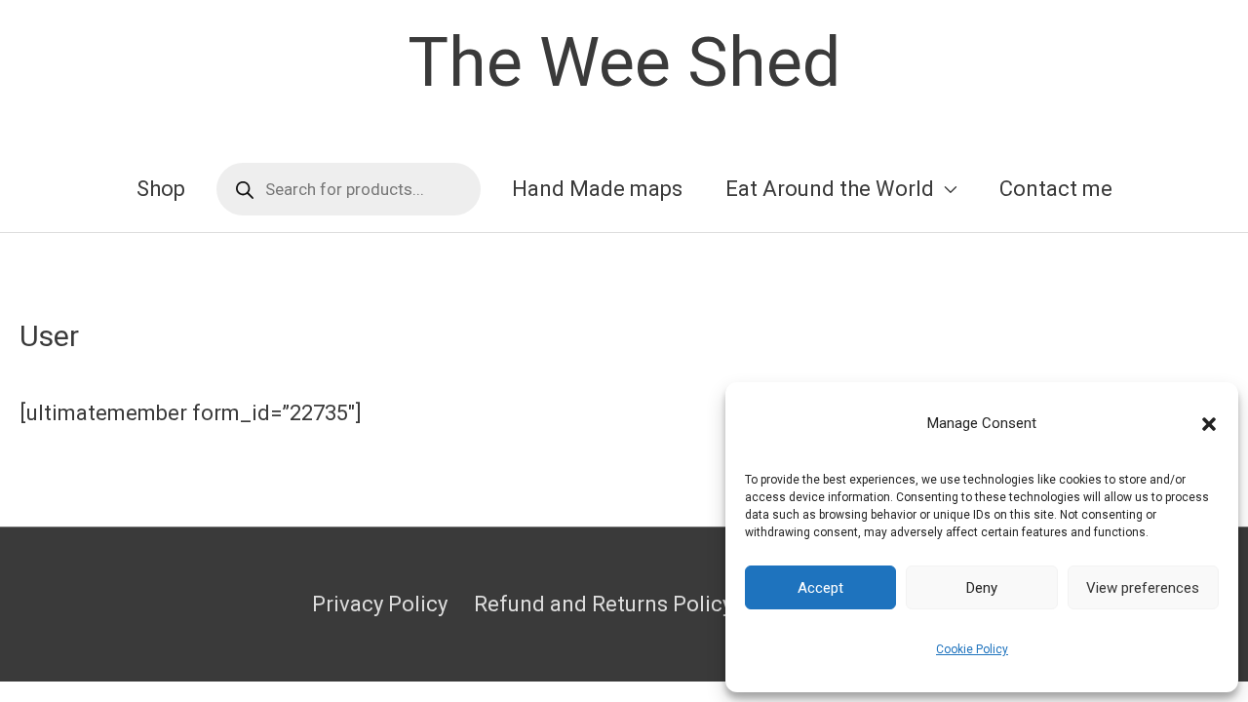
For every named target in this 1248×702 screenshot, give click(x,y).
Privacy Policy (380, 604)
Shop (160, 188)
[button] (1209, 424)
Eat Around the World (829, 188)
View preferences (1142, 588)
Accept (820, 588)
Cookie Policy (972, 649)
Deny (981, 588)
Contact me (1055, 188)
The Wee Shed (624, 62)
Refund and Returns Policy (603, 604)
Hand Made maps (597, 188)
